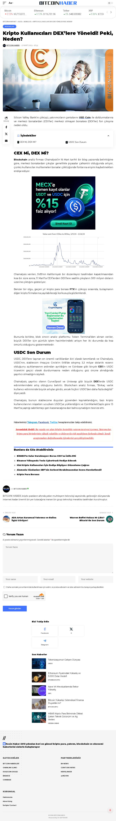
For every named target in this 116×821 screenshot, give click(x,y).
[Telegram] (45, 642)
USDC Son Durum (77, 142)
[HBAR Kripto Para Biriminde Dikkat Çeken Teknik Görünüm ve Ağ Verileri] (39, 717)
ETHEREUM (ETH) (54, 680)
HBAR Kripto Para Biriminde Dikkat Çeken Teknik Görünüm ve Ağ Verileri (65, 716)
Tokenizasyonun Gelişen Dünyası (64, 659)
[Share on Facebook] (6, 127)
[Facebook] (45, 630)
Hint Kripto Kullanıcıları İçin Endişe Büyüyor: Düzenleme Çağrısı (53, 465)
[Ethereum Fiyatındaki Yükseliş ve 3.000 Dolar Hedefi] (39, 677)
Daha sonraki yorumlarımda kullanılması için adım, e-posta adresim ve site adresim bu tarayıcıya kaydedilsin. (55, 587)
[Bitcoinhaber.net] (58, 3)
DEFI (49, 693)
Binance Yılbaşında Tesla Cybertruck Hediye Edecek (46, 460)
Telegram (32, 422)
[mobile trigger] (5, 3)
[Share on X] (6, 134)
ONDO (50, 663)
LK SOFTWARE (62, 818)
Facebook (43, 422)
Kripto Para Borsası (28, 474)
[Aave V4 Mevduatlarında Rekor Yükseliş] (39, 690)
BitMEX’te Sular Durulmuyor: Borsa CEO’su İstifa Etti (46, 456)
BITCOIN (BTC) (53, 707)
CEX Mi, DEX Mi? (28, 142)
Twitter (54, 422)
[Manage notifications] (110, 810)
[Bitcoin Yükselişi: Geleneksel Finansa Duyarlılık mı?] (39, 704)
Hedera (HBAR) (53, 723)
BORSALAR (9, 26)
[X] (71, 630)
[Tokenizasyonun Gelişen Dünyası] (39, 663)
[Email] (6, 140)
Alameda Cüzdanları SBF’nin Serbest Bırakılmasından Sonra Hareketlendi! (59, 470)
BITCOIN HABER (13, 45)
